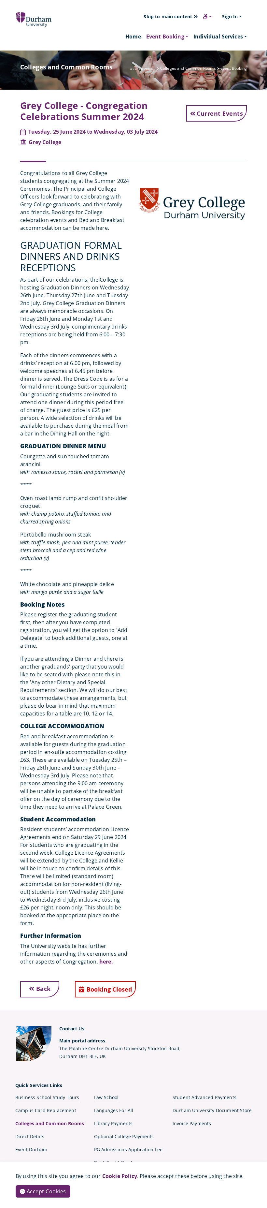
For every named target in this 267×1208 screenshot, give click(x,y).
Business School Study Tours (47, 1097)
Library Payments (113, 1123)
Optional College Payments (124, 1136)
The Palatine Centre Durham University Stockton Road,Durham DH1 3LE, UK (119, 1048)
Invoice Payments (192, 1123)
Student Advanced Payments (204, 1097)
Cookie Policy (119, 1176)
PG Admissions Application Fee (128, 1149)
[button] (207, 17)
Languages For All (114, 1110)
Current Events (220, 113)
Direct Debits (29, 1136)
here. (106, 961)
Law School (106, 1097)
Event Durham (31, 1149)
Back (42, 989)
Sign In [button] (230, 16)
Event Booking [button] (165, 36)
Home (133, 36)
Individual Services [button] (218, 36)
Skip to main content (168, 16)
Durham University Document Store (212, 1110)
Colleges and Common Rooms (49, 1123)
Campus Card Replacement (45, 1110)
